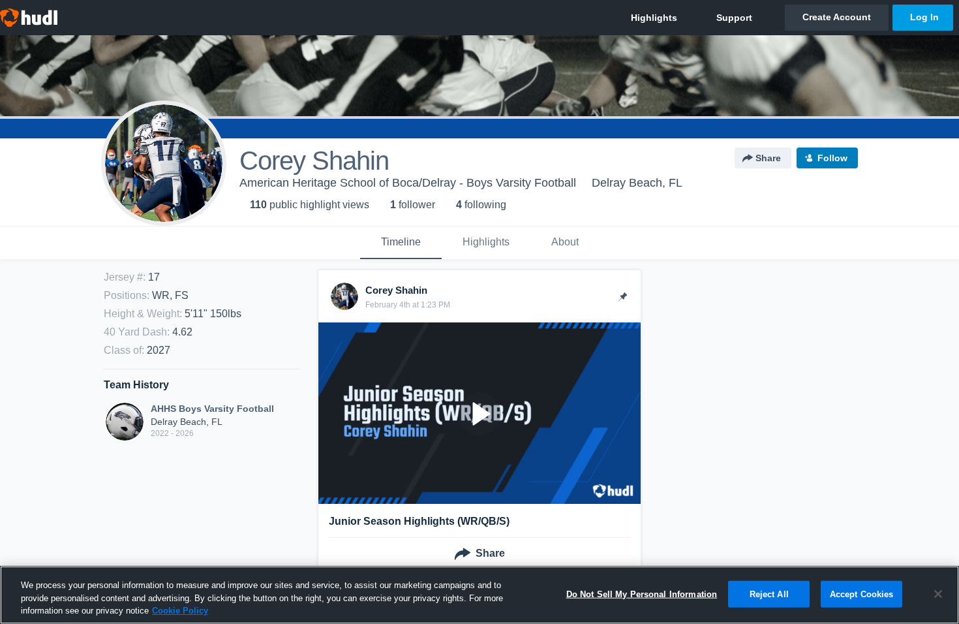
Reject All (769, 594)
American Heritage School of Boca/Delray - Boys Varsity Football (407, 182)
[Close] (938, 594)
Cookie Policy (180, 611)
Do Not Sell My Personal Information (642, 594)
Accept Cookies (862, 594)
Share (768, 158)
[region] (479, 595)
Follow (832, 158)
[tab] (401, 242)
